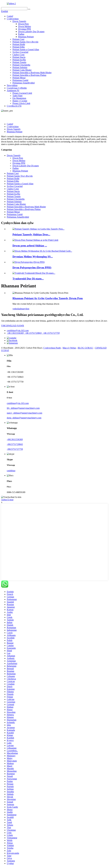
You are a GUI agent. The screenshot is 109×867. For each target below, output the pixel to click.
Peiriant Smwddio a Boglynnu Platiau (29, 75)
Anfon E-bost (7, 499)
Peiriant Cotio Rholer (22, 70)
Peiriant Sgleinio (19, 67)
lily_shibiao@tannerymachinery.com (23, 408)
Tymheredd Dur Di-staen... (28, 278)
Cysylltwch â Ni (14, 106)
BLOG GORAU (85, 348)
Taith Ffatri (17, 95)
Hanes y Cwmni (19, 101)
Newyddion (12, 85)
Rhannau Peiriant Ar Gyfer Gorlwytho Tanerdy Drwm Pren (47, 298)
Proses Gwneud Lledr (22, 93)
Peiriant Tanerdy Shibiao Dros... (31, 234)
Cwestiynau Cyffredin (17, 88)
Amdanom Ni (13, 90)
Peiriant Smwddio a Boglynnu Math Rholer (32, 72)
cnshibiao (11, 470)
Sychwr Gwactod (20, 52)
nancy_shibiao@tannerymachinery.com (24, 413)
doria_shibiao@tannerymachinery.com (24, 418)
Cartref (10, 16)
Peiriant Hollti (18, 44)
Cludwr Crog (18, 54)
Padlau (21, 34)
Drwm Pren (23, 24)
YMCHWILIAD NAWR (12, 325)
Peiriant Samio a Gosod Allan (25, 49)
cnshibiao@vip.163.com (18, 330)
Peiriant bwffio (19, 60)
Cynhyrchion (13, 19)
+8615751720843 (15, 444)
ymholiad (16, 308)
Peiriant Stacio (18, 57)
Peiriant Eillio (18, 47)
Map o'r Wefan (69, 348)
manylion (25, 308)
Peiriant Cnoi (18, 39)
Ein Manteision (19, 98)
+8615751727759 (15, 449)
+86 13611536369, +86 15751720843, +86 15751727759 (33, 333)
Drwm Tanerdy (19, 21)
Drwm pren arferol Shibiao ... (29, 245)
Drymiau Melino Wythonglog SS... (32, 256)
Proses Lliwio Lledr (21, 103)
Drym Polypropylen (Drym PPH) (31, 267)
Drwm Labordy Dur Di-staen (31, 31)
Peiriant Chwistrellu (21, 65)
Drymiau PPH (24, 29)
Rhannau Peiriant (26, 36)
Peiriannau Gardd (20, 80)
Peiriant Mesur (19, 77)
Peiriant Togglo (19, 62)
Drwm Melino (24, 26)
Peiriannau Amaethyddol (23, 83)
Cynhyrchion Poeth (52, 348)
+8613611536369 (15, 439)
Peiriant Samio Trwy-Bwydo (25, 42)
